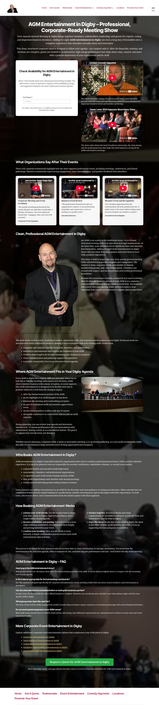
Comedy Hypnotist (103, 8)
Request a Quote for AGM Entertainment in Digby (79, 662)
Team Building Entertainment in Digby (41, 640)
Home (44, 8)
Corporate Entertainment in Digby (39, 637)
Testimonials (67, 8)
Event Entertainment (83, 8)
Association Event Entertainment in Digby (42, 651)
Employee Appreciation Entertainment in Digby (45, 647)
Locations (120, 8)
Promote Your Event (135, 8)
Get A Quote (54, 8)
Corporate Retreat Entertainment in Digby (42, 644)
